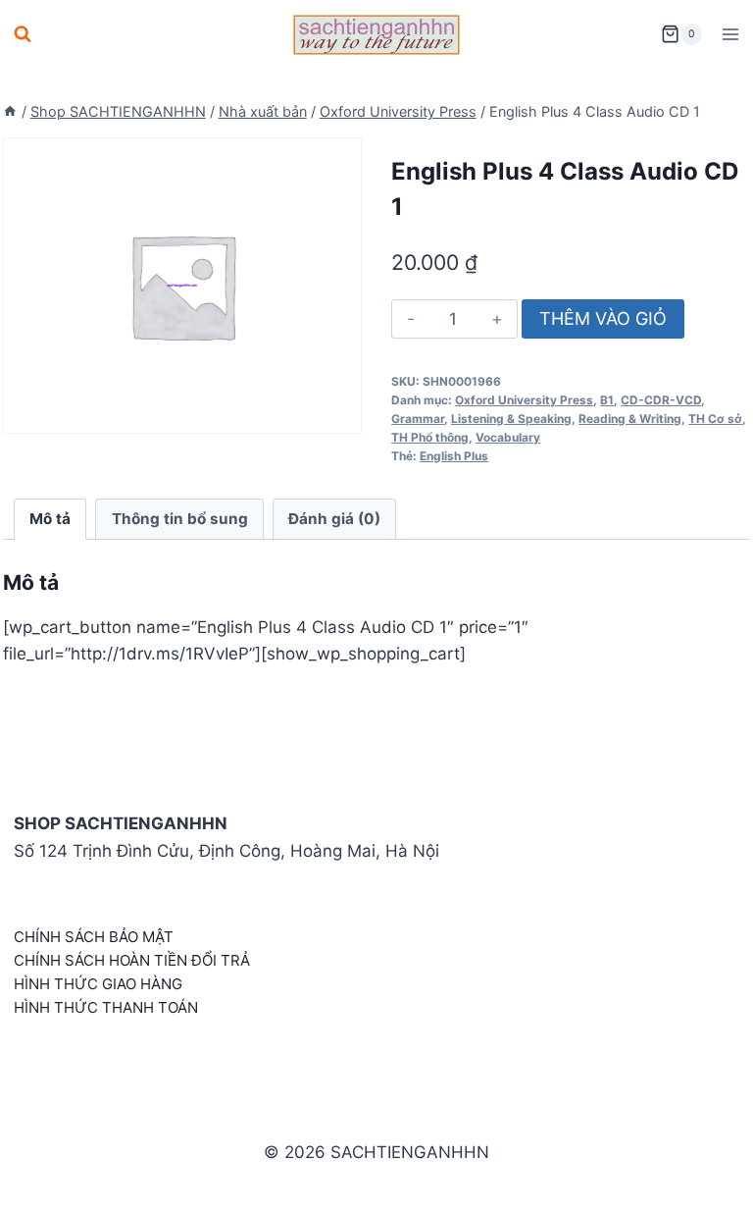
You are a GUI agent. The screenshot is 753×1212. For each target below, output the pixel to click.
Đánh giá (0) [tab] (334, 518)
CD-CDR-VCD (661, 400)
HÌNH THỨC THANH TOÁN (106, 1007)
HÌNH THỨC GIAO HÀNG (98, 984)
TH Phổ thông (430, 437)
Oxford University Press (524, 400)
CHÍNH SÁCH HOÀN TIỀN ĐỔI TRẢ (132, 960)
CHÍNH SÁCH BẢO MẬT (94, 936)
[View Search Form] (22, 34)
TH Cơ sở (715, 418)
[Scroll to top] (706, 1175)
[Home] (10, 111)
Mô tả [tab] (50, 518)
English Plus (454, 455)
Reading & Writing (629, 418)
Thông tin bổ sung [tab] (180, 518)
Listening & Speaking (511, 418)
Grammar (417, 418)
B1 (607, 400)
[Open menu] (730, 34)
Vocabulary (508, 437)
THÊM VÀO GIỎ (603, 318)
